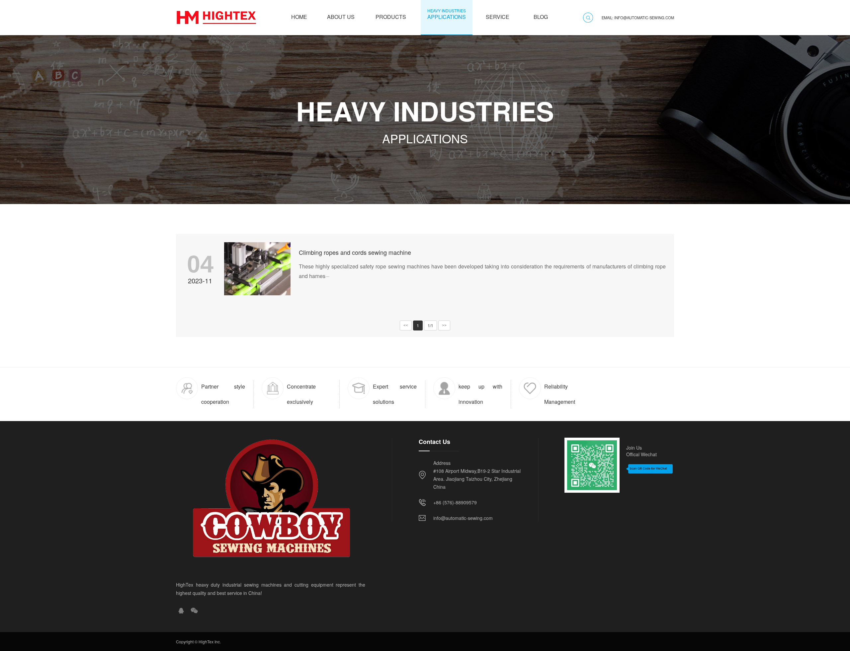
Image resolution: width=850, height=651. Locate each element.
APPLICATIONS (446, 14)
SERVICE (497, 14)
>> (444, 325)
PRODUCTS (391, 14)
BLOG (540, 14)
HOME (299, 14)
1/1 (430, 325)
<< (405, 325)
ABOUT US (341, 14)
